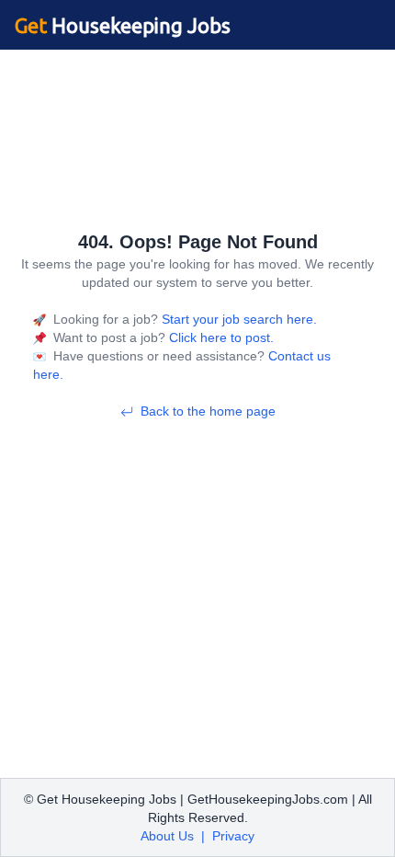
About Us (167, 835)
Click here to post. (219, 337)
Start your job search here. (237, 319)
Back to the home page (208, 411)
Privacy (233, 835)
